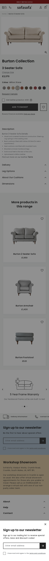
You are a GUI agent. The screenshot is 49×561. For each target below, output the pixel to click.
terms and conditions (37, 553)
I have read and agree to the (26, 553)
